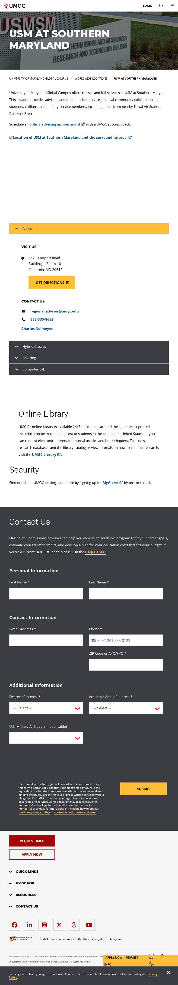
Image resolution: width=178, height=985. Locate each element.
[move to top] (161, 957)
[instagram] (45, 923)
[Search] (161, 5)
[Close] (168, 973)
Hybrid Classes (34, 346)
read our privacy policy (34, 812)
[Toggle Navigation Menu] (172, 5)
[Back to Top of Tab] (18, 386)
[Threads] (75, 923)
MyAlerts (110, 482)
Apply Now (114, 957)
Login (147, 5)
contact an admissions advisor (75, 812)
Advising (29, 357)
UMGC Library (44, 454)
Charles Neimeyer (37, 328)
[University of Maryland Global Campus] (14, 6)
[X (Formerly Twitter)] (60, 923)
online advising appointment (54, 124)
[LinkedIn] (31, 923)
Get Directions (50, 282)
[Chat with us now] (151, 957)
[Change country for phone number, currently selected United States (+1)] (95, 640)
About (27, 228)
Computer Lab (33, 369)
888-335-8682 (42, 319)
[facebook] (16, 923)
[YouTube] (90, 923)
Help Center (95, 552)
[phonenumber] (151, 964)
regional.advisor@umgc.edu (54, 311)
